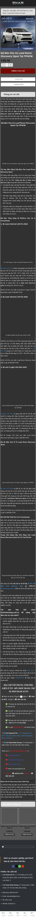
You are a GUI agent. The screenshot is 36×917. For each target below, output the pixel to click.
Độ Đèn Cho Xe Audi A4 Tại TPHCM (9, 827)
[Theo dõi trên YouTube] (22, 866)
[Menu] (3, 3)
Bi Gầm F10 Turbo (7, 488)
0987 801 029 (21, 699)
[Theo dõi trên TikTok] (16, 866)
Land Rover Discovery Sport (16, 13)
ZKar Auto (30, 670)
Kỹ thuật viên (10, 915)
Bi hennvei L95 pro (7, 268)
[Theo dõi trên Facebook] (13, 866)
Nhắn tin (18, 915)
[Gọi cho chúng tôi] (19, 866)
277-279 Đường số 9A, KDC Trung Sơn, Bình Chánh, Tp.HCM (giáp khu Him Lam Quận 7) (17, 735)
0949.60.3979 (20, 678)
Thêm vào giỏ (18, 71)
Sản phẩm (13, 10)
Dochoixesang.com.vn (7, 588)
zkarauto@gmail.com (13, 896)
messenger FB (15, 755)
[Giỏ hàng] (33, 3)
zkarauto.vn (11, 903)
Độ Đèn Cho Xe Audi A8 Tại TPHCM (27, 827)
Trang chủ (6, 10)
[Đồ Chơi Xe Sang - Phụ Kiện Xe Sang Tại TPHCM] (18, 3)
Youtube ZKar (16, 764)
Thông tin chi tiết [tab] (11, 94)
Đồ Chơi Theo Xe (22, 10)
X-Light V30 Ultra (7, 414)
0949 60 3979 (19, 773)
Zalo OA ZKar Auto (17, 760)
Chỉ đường (32, 915)
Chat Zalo (25, 915)
